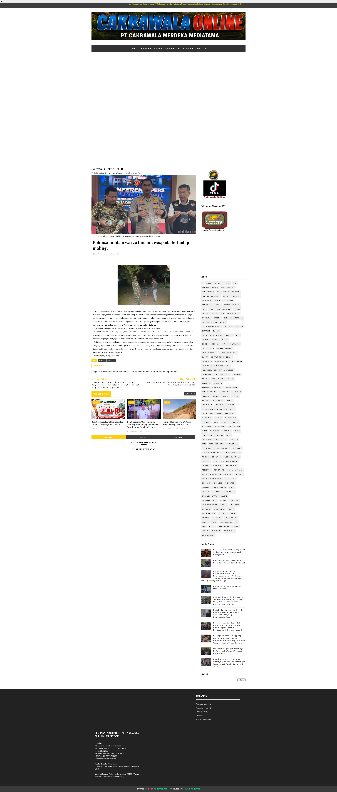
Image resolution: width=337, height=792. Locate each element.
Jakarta (236, 374)
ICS (228, 366)
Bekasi (230, 300)
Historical (237, 361)
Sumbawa (234, 500)
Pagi (228, 435)
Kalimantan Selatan (211, 387)
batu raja (206, 300)
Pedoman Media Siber (205, 708)
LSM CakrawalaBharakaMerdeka (217, 413)
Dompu (111, 236)
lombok (230, 405)
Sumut (223, 505)
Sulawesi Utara (209, 496)
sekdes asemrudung (212, 479)
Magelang (207, 418)
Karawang (224, 392)
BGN (204, 309)
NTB (203, 435)
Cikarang (228, 327)
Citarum (206, 331)
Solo (231, 487)
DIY (224, 344)
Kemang (205, 396)
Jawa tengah (218, 379)
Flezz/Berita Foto (227, 353)
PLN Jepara (237, 448)
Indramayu (207, 374)
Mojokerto (220, 426)
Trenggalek (223, 526)
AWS (228, 283)
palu (225, 439)
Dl (203, 348)
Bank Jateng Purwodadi (228, 292)
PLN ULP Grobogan (210, 453)
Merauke (235, 422)
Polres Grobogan (210, 457)
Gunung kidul (221, 361)
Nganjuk (226, 431)
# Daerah (102, 360)
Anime (209, 283)
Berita (218, 305)
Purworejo (231, 466)
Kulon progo (218, 400)
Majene (218, 418)
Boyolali (206, 318)
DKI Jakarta (234, 344)
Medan (224, 422)
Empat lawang (209, 353)
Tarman (205, 518)
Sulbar (224, 496)
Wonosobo (229, 531)
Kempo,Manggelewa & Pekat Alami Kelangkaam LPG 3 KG (177, 423)
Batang (236, 296)
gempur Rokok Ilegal (221, 357)
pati (204, 444)
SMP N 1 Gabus (219, 487)
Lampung (219, 405)
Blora (237, 309)
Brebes (217, 318)
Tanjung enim (208, 513)
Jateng (205, 379)
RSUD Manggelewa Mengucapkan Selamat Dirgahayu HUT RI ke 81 (107, 423)
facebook (178, 437)
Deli (238, 335)
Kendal (216, 396)
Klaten (226, 396)
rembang (206, 470)
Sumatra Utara (209, 500)
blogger (108, 437)
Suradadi (206, 509)
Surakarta (219, 509)
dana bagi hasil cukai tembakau (217, 335)
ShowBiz (218, 483)
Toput (212, 526)
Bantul (226, 296)
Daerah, (113, 254)
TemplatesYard (160, 789)
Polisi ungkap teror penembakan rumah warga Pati (116, 173)
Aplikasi (218, 283)
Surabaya (234, 505)
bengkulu (206, 305)
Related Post (101, 394)
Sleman (205, 487)
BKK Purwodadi (224, 309)
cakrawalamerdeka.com (214, 322)
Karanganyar (231, 387)
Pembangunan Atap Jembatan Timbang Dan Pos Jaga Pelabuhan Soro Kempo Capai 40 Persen (143, 424)
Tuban (235, 526)
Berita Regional (231, 305)
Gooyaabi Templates (191, 789)
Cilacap (239, 327)
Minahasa (206, 426)
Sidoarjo (229, 483)
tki (236, 522)
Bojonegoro (218, 314)
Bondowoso (233, 314)
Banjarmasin (227, 287)
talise (231, 509)
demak (205, 340)
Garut (205, 357)
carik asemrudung (211, 327)
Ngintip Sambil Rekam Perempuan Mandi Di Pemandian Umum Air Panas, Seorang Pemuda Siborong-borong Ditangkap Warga (221, 576)
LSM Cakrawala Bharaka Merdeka (218, 409)
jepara (231, 379)
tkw (204, 526)
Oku (211, 435)
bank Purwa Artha (211, 296)
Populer (201, 48)
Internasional (186, 48)
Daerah (158, 48)
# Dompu (111, 360)
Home (134, 48)
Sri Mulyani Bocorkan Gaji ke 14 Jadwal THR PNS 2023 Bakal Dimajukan (229, 552)
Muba (204, 431)
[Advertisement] (168, 72)
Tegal (204, 522)
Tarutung (217, 518)
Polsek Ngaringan (231, 457)
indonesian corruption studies (217, 370)
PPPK (215, 461)
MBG (216, 422)
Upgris (205, 531)
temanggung (226, 522)
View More (191, 394)
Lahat (230, 400)
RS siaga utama (234, 470)
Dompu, (120, 254)
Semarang (230, 479)
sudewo (216, 492)
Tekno (214, 522)
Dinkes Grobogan (210, 344)
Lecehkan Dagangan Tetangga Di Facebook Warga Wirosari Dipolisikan (228, 651)
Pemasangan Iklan (204, 704)
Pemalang (206, 448)
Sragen (205, 492)
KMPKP (235, 396)
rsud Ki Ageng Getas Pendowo (217, 474)
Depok (225, 340)
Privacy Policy (202, 712)
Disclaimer (200, 715)
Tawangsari (230, 518)
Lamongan (207, 405)
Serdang (206, 483)
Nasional (170, 48)
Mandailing (230, 418)
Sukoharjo (229, 492)
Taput (232, 513)
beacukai (219, 300)
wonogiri (216, 531)
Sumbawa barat (209, 505)
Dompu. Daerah (224, 348)
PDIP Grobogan (216, 444)
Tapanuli (222, 513)
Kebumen (236, 392)
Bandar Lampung (210, 287)
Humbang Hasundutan (212, 366)
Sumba (223, 500)
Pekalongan (232, 444)
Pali (217, 439)
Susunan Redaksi (203, 719)
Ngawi (237, 431)
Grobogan (145, 48)
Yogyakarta (207, 535)
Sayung (238, 474)
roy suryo (219, 470)
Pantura (234, 439)
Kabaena (218, 383)
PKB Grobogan (221, 448)
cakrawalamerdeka (233, 318)
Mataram (206, 422)
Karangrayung (209, 392)
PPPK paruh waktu (229, 461)
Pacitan (219, 435)
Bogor (205, 314)
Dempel (215, 340)
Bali (235, 283)
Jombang (206, 383)
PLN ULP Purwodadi (232, 453)
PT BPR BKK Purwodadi (212, 466)
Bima (211, 309)
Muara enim (234, 426)
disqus (143, 437)
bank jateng (208, 292)
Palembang (207, 439)
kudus (205, 400)
